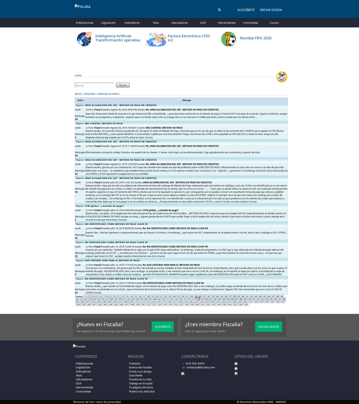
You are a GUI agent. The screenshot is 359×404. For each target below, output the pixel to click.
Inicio (78, 93)
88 (241, 298)
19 (153, 296)
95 (271, 298)
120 (190, 301)
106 (114, 301)
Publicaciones (84, 22)
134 (266, 301)
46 (269, 296)
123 (206, 301)
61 (124, 298)
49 (282, 296)
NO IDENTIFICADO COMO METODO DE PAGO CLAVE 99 (116, 224)
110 (136, 301)
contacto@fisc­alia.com (200, 367)
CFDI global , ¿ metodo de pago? (104, 206)
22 (166, 296)
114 (158, 301)
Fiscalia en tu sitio (140, 379)
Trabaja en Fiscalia (140, 383)
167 (235, 304)
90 (249, 298)
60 (120, 298)
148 (132, 304)
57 (107, 298)
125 (217, 301)
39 (239, 296)
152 (153, 304)
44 (260, 296)
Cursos (274, 22)
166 (229, 304)
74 (180, 298)
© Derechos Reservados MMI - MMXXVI (261, 402)
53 (90, 298)
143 (105, 304)
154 (164, 304)
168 (240, 304)
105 (109, 301)
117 (174, 301)
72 (172, 298)
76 (189, 298)
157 (180, 304)
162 (208, 304)
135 (272, 301)
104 (103, 301)
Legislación (108, 22)
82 (215, 298)
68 (155, 298)
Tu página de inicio (141, 387)
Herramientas (227, 22)
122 (201, 301)
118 (179, 301)
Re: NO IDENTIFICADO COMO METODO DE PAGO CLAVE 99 (175, 228)
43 (256, 296)
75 (185, 298)
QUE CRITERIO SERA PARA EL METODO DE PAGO (112, 260)
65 (142, 298)
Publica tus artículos (142, 391)
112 (147, 301)
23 (170, 296)
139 (83, 304)
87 (237, 298)
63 (133, 298)
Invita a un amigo (140, 371)
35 (221, 296)
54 (94, 298)
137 (282, 301)
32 (209, 296)
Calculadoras (179, 22)
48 (277, 296)
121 (196, 301)
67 (150, 298)
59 (116, 298)
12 (123, 296)
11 (118, 296)
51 (81, 298)
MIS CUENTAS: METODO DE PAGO (104, 123)
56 (103, 298)
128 (234, 301)
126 (223, 301)
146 (121, 304)
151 (148, 304)
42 (252, 296)
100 (82, 301)
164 (218, 304)
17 (144, 296)
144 (110, 304)
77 (193, 298)
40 (243, 296)
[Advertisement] (179, 58)
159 (191, 304)
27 (187, 296)
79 (202, 298)
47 (273, 296)
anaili (115, 93)
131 (250, 301)
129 (239, 301)
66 (146, 298)
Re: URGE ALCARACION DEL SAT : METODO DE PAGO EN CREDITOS (182, 109)
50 (77, 298)
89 (245, 298)
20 (157, 296)
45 (264, 296)
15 (135, 296)
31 (204, 296)
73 (176, 298)
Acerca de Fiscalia (140, 367)
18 (148, 296)
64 (137, 298)
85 (228, 298)
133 (261, 301)
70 (163, 298)
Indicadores (132, 22)
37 (230, 296)
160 (197, 304)
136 (277, 301)
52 (86, 298)
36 (226, 296)
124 (212, 301)
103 (98, 301)
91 (254, 298)
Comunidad (250, 22)
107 (120, 301)
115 (163, 301)
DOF (203, 22)
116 (169, 301)
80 (206, 298)
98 (284, 298)
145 (115, 304)
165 (224, 304)
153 (159, 304)
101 (87, 301)
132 (255, 301)
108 (125, 301)
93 (262, 298)
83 (219, 298)
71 (167, 298)
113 (152, 301)
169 (246, 304)
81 (211, 298)
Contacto (134, 363)
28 (191, 296)
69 (159, 298)
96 (275, 298)
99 (77, 301)
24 (174, 296)
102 (93, 301)
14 (131, 296)
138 (77, 304)
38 (234, 296)
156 (175, 304)
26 (183, 296)
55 (99, 298)
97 (280, 298)
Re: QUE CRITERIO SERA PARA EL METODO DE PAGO (171, 264)
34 (217, 296)
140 (88, 304)
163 (213, 304)
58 (112, 298)
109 (131, 301)
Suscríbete (246, 10)
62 (129, 298)
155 (170, 304)
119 (185, 301)
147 (126, 304)
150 (143, 304)
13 (127, 296)
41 (247, 296)
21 (161, 296)
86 (232, 298)
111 (141, 301)
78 (198, 298)
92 (258, 298)
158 (186, 304)
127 (228, 301)
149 (137, 304)
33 (213, 296)
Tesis (156, 22)
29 (196, 296)
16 (140, 296)
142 (99, 304)
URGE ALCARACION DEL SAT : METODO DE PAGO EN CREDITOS (121, 105)
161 (202, 304)
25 (178, 296)
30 (200, 296)
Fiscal (97, 109)
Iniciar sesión (271, 10)
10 (114, 296)
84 (224, 298)
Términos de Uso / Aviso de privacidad (97, 402)
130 (244, 301)
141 (94, 304)
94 (267, 298)
